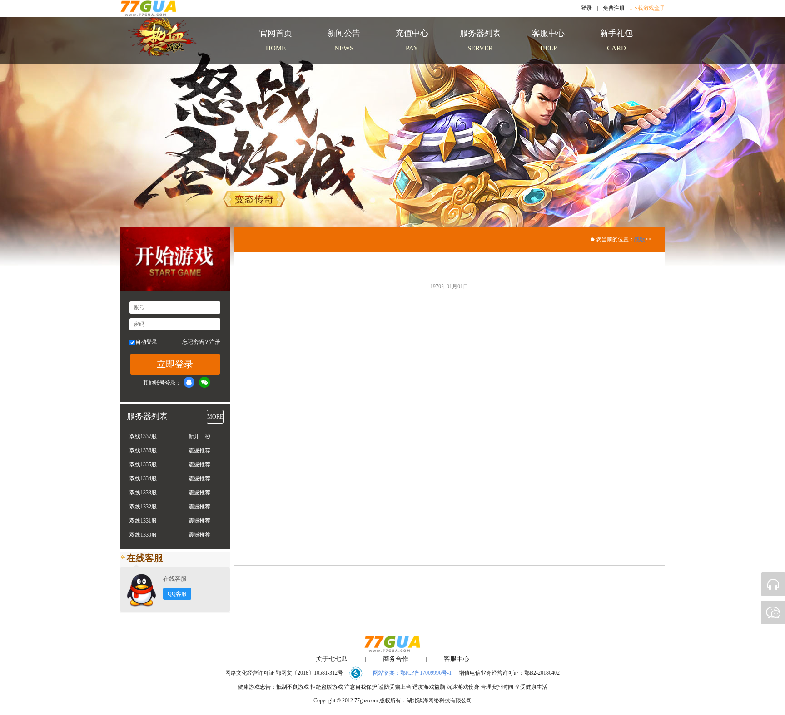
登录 (586, 8)
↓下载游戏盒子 (647, 8)
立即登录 (175, 364)
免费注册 (614, 8)
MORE (215, 417)
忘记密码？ (195, 342)
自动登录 (146, 342)
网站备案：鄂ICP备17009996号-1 (412, 673)
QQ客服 (177, 594)
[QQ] (189, 382)
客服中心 (456, 659)
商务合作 (395, 659)
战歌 (639, 239)
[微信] (204, 382)
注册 (214, 342)
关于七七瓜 (332, 659)
